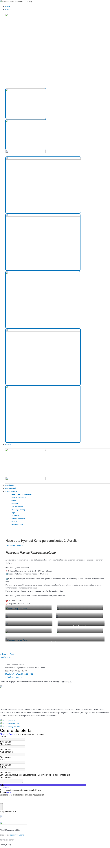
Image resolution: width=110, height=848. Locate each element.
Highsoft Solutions (16, 835)
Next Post (5, 657)
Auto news (11, 545)
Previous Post (7, 654)
